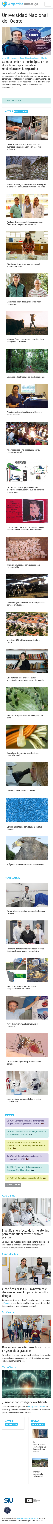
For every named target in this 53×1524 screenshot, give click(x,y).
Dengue (7, 1303)
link (42, 1124)
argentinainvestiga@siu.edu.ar (27, 1518)
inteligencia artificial (36, 1407)
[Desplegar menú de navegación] (47, 4)
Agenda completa (13, 1185)
